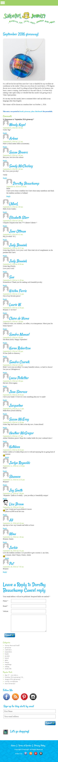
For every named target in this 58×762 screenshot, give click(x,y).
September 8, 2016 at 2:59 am (13, 207)
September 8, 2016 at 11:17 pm (13, 408)
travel (7, 658)
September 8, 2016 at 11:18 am (13, 280)
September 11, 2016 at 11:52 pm (14, 466)
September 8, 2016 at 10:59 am (13, 264)
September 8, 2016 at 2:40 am (13, 155)
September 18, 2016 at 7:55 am (13, 567)
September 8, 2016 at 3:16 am (16, 186)
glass (32, 111)
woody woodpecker (11, 681)
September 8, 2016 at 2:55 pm (13, 337)
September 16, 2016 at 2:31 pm (13, 551)
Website (5, 611)
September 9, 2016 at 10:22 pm (13, 450)
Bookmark (38, 111)
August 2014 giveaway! (13, 679)
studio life (8, 669)
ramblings (8, 664)
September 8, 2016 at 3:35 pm (13, 351)
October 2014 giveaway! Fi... (14, 677)
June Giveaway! (10, 683)
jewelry (7, 656)
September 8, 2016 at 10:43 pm (13, 395)
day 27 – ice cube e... (12, 675)
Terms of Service (24, 745)
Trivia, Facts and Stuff (12, 645)
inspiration (8, 652)
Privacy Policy (39, 745)
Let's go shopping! (18, 732)
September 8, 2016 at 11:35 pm (13, 422)
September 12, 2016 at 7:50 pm (13, 493)
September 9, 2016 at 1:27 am (13, 436)
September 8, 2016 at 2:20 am (13, 128)
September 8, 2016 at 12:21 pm (13, 294)
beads (22, 111)
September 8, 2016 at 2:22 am (13, 141)
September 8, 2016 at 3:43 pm (13, 365)
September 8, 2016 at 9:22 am (13, 234)
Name (5, 601)
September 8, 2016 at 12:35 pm (13, 308)
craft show (8, 650)
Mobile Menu (3, 2)
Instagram (41, 753)
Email (5, 606)
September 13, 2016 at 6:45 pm (13, 523)
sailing (7, 667)
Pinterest (35, 753)
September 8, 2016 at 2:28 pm (13, 321)
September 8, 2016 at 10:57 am (13, 248)
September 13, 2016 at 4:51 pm (13, 507)
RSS (30, 753)
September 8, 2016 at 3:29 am (13, 221)
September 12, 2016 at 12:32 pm (14, 480)
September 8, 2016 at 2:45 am (13, 169)
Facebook (25, 753)
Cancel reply (34, 590)
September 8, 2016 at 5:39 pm (13, 381)
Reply (5, 133)
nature (7, 662)
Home (13, 745)
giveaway (27, 111)
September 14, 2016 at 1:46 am (13, 537)
